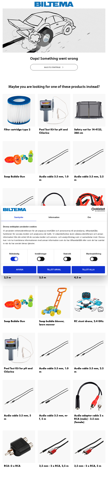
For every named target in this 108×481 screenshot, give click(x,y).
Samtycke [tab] (18, 217)
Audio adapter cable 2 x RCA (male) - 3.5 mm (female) (89, 419)
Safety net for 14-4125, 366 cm (88, 131)
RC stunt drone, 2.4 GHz (89, 321)
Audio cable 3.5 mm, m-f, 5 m (53, 417)
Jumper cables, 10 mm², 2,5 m (18, 275)
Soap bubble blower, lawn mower (51, 322)
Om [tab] (89, 217)
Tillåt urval (54, 269)
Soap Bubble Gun (14, 176)
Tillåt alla (88, 269)
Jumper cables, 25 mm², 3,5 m (53, 275)
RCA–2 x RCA (12, 466)
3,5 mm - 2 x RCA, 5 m (87, 466)
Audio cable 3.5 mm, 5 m (17, 417)
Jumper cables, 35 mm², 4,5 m (88, 275)
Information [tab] (54, 217)
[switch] (41, 259)
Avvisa (19, 269)
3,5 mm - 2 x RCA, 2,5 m (53, 466)
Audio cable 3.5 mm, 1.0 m (53, 178)
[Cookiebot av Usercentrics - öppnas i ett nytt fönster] (93, 210)
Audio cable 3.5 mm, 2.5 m (89, 178)
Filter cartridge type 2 (17, 129)
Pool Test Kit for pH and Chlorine (53, 131)
